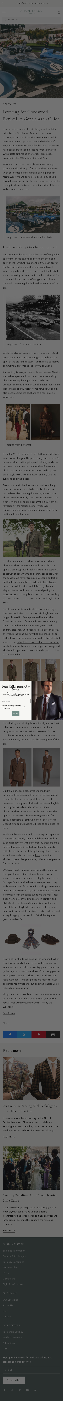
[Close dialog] (61, 682)
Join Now (15, 713)
